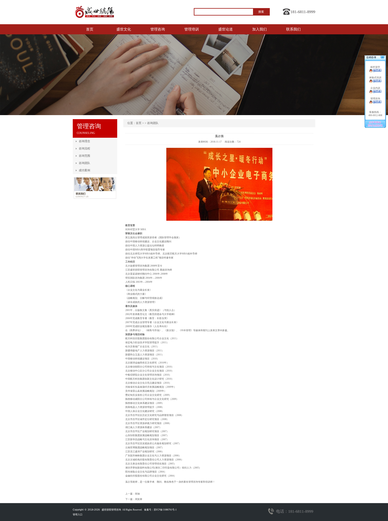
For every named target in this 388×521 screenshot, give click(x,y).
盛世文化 (123, 29)
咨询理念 (84, 141)
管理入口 (77, 514)
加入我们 (259, 29)
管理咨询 (157, 29)
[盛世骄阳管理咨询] (95, 19)
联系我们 (293, 29)
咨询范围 (84, 155)
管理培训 (191, 29)
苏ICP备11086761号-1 (165, 509)
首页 (89, 29)
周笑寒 (138, 499)
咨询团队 (84, 163)
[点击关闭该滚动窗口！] (383, 57)
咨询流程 (84, 148)
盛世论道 (225, 29)
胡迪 (137, 493)
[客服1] (375, 71)
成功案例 (84, 170)
